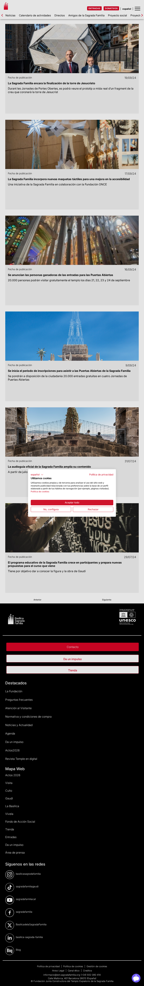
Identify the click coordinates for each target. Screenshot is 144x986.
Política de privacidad (101, 474)
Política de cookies (40, 491)
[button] (37, 475)
